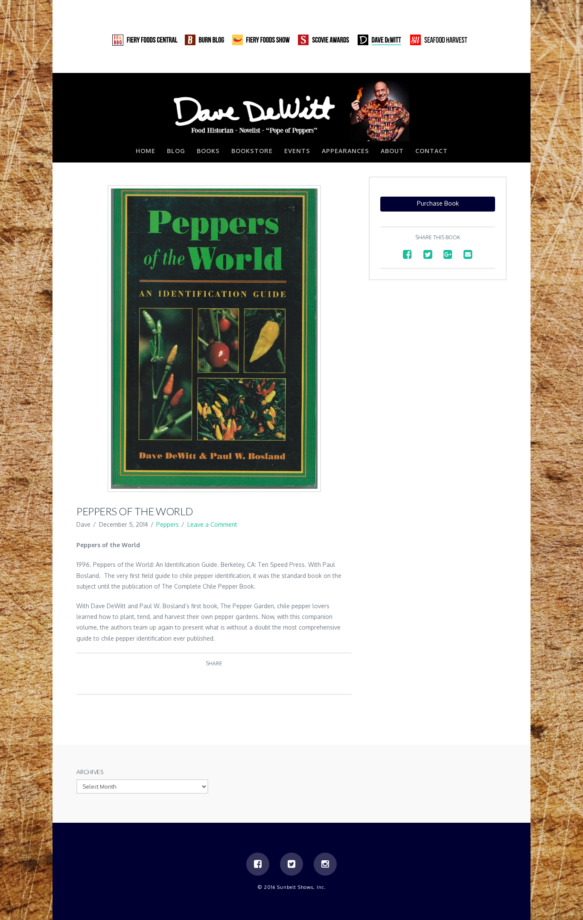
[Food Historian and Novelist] (291, 110)
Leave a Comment (212, 524)
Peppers (167, 524)
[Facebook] (467, 64)
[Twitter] (483, 64)
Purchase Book (438, 203)
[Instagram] (500, 64)
